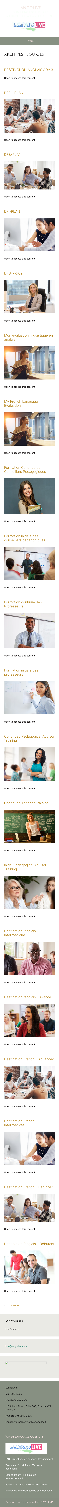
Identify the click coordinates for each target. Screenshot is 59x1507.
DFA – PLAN (13, 93)
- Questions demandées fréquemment (32, 1459)
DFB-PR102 (13, 273)
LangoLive (29, 8)
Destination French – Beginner (28, 1187)
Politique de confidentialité (38, 1490)
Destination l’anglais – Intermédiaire (21, 933)
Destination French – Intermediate (20, 1123)
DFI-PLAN (12, 211)
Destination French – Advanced (29, 1059)
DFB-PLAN (12, 155)
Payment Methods (15, 1484)
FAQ (7, 1459)
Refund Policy (13, 1475)
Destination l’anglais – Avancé (27, 997)
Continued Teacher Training (26, 803)
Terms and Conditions (17, 1465)
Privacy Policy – (14, 1490)
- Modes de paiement (38, 1484)
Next (15, 1305)
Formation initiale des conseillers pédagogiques (24, 538)
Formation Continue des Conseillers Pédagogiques (25, 469)
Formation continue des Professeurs (23, 604)
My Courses (12, 1329)
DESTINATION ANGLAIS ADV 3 (28, 70)
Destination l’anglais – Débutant (29, 1244)
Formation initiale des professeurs (21, 672)
